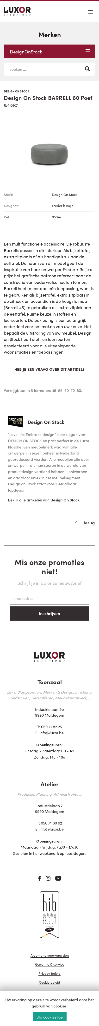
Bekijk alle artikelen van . (44, 499)
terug (88, 522)
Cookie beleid (49, 983)
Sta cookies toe (50, 1017)
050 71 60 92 (51, 822)
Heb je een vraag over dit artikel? (49, 369)
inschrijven (49, 613)
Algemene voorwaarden (50, 956)
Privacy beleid (49, 974)
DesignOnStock (26, 51)
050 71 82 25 (51, 726)
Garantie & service (49, 964)
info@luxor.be (51, 732)
